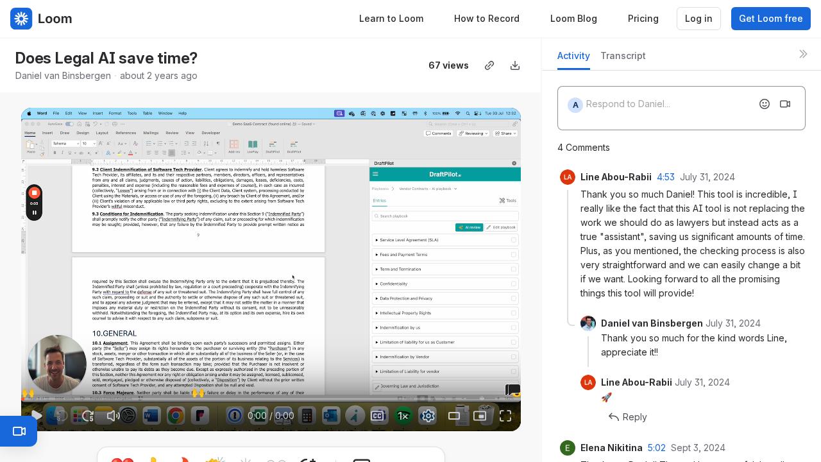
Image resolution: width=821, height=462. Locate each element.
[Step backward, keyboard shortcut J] (62, 416)
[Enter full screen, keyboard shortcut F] (505, 416)
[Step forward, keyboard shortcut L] (88, 416)
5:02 (657, 447)
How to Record (487, 18)
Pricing (643, 18)
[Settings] (428, 416)
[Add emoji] (764, 104)
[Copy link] (489, 65)
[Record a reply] (785, 104)
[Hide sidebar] (803, 54)
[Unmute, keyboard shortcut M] (113, 416)
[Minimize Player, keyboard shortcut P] (480, 416)
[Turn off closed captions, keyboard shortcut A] (377, 416)
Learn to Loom (391, 18)
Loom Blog (573, 18)
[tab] (573, 59)
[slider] (271, 399)
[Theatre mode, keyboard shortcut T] (454, 416)
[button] (27, 392)
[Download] (515, 65)
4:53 (666, 176)
